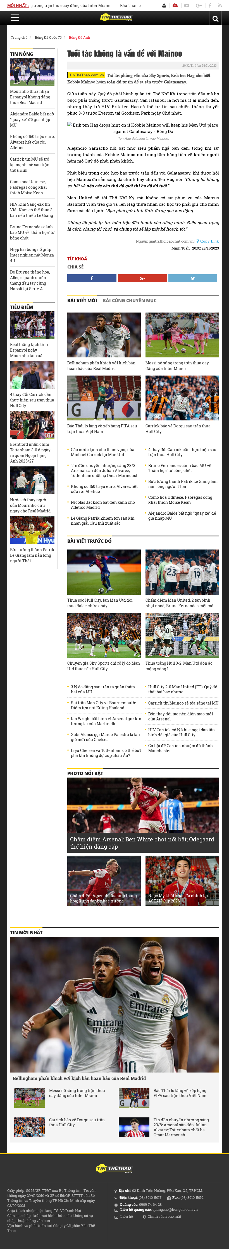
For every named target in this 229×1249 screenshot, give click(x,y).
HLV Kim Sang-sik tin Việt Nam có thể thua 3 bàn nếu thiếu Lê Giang (31, 210)
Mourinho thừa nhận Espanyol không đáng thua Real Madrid (30, 97)
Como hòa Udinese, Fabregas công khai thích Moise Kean (180, 500)
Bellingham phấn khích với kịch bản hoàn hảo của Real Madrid (101, 365)
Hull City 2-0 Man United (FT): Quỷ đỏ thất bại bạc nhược (182, 689)
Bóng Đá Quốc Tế (48, 37)
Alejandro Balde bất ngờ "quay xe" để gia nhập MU (182, 516)
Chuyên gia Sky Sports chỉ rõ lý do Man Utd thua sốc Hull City (103, 665)
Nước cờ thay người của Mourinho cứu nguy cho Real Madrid (30, 505)
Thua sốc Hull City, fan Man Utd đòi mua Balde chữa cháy (100, 602)
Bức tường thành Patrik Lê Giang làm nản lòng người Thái (183, 484)
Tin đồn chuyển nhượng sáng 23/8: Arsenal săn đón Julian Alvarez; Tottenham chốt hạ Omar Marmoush (105, 470)
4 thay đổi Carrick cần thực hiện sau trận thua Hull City (182, 452)
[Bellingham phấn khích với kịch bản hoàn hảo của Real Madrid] (104, 335)
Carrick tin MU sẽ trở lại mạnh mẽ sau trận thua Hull (29, 164)
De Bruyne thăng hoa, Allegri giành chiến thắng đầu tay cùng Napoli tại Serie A (30, 280)
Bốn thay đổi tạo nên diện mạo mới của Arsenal (180, 716)
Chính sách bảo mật (164, 1216)
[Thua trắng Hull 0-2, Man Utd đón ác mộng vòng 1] (182, 635)
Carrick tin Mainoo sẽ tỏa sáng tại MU (183, 703)
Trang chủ (19, 37)
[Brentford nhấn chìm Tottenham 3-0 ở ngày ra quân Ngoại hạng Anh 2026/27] (32, 425)
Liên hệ (126, 1216)
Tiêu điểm (21, 307)
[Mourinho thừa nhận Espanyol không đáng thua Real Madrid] (32, 72)
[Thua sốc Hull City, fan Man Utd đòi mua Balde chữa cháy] (104, 572)
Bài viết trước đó (89, 541)
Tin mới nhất (26, 933)
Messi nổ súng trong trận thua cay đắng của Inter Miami (177, 365)
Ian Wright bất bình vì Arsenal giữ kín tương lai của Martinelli (106, 721)
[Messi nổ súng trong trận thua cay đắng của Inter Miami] (182, 335)
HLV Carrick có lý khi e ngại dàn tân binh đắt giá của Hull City (181, 732)
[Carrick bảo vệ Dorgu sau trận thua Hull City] (182, 398)
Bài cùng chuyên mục (129, 300)
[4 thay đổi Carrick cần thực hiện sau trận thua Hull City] (32, 375)
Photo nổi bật (85, 773)
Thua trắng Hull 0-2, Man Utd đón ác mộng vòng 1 (179, 665)
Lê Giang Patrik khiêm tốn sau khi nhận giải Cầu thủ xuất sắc (103, 521)
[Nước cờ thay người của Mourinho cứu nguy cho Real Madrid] (32, 480)
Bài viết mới (82, 300)
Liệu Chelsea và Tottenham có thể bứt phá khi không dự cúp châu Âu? (106, 753)
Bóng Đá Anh (79, 37)
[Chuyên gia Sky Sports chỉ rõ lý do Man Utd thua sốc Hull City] (104, 635)
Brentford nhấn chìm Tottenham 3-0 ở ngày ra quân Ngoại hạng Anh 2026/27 (30, 453)
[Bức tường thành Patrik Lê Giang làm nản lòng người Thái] (32, 530)
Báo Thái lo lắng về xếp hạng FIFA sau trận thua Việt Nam (102, 428)
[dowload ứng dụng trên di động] (175, 5)
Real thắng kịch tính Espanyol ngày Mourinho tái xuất (29, 350)
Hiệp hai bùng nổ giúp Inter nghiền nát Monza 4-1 (32, 255)
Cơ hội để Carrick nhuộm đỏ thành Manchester (180, 748)
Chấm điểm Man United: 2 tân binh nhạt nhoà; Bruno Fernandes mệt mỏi (180, 602)
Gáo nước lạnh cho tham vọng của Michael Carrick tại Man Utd (102, 452)
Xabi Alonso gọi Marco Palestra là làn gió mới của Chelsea (105, 737)
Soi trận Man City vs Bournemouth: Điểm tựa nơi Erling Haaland (103, 705)
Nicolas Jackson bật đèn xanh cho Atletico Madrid (103, 505)
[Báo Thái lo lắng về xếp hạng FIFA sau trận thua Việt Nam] (104, 398)
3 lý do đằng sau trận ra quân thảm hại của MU (103, 689)
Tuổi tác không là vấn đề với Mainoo (124, 53)
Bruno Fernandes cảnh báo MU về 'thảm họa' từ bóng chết (179, 468)
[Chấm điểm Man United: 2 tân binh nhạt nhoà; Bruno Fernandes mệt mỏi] (182, 572)
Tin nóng (21, 54)
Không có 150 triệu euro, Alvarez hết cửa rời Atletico (104, 489)
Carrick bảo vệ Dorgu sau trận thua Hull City (178, 428)
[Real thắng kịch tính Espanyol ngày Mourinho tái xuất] (32, 325)
